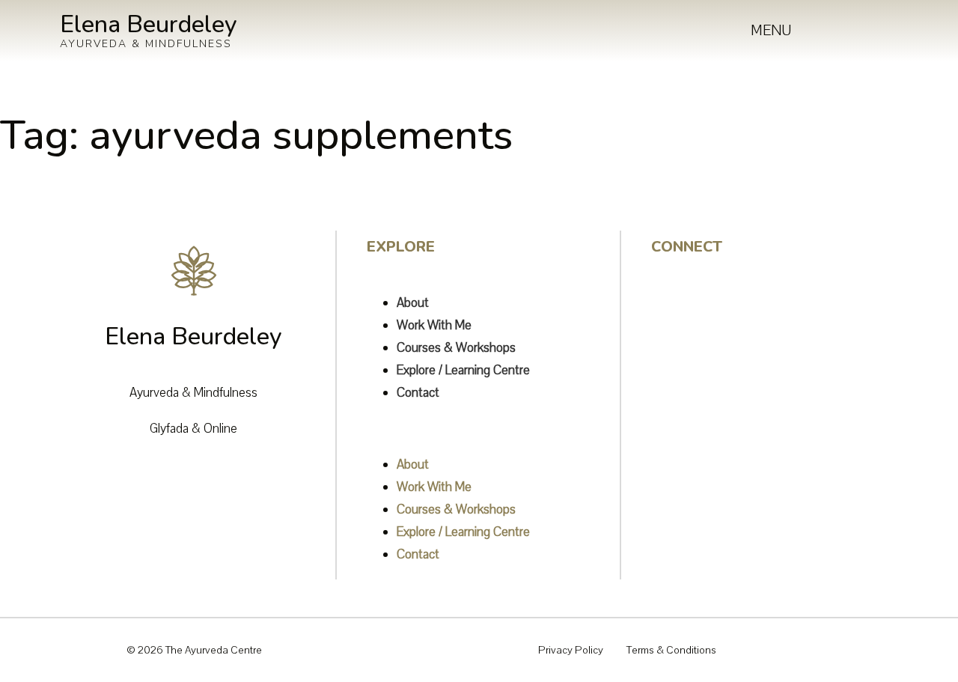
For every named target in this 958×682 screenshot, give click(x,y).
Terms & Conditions (671, 650)
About (413, 302)
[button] (493, 429)
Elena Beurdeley (148, 24)
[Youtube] (670, 334)
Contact (418, 392)
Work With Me (434, 325)
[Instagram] (670, 297)
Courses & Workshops (456, 347)
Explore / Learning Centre (463, 370)
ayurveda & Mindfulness (146, 44)
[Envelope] (670, 372)
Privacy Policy (570, 650)
